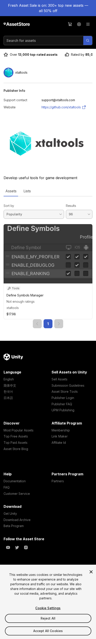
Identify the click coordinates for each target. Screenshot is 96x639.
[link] (37, 323)
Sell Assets (59, 379)
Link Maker (60, 436)
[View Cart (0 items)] (70, 24)
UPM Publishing (63, 410)
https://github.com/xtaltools (61, 107)
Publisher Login (63, 398)
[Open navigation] (87, 24)
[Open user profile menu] (79, 24)
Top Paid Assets (15, 442)
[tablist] (48, 191)
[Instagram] (25, 547)
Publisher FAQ (62, 404)
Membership (61, 430)
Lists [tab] (27, 191)
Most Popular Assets (18, 430)
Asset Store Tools (65, 391)
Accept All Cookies (48, 631)
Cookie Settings (48, 608)
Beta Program (14, 526)
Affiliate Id (59, 442)
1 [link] (48, 324)
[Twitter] (17, 547)
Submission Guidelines (68, 385)
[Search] (87, 40)
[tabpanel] (48, 262)
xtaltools (12, 308)
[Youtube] (8, 547)
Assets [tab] (10, 191)
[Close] (91, 572)
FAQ (7, 487)
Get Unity (10, 513)
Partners (58, 481)
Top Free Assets (16, 436)
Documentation (15, 481)
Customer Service (17, 493)
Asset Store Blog (16, 449)
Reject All (48, 618)
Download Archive (17, 520)
